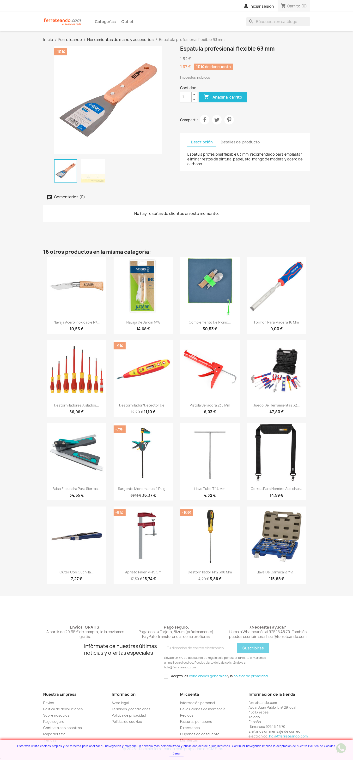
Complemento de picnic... (210, 322)
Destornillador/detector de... (143, 405)
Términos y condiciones (131, 709)
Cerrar (176, 753)
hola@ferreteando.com (288, 736)
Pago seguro (53, 721)
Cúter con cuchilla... (77, 572)
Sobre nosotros (56, 715)
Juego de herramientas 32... (276, 405)
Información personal (197, 703)
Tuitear (217, 119)
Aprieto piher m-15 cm (143, 572)
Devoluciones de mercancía (202, 709)
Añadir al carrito (223, 97)
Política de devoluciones (63, 709)
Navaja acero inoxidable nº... (77, 322)
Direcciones (190, 727)
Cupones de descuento (199, 734)
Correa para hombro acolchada (276, 488)
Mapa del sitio (54, 734)
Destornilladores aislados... (76, 405)
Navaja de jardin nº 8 (143, 322)
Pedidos (187, 715)
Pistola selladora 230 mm (210, 405)
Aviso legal (120, 703)
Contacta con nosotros (62, 727)
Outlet (127, 21)
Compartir (204, 119)
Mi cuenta (189, 694)
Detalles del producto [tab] (240, 142)
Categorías (105, 21)
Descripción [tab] (202, 142)
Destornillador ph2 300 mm (210, 572)
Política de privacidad (129, 715)
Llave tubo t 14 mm (209, 488)
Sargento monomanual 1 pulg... (143, 488)
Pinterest (229, 119)
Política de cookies (127, 721)
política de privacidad (250, 676)
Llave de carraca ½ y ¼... (276, 572)
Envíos (48, 703)
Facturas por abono (196, 721)
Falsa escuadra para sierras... (77, 488)
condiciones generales (208, 676)
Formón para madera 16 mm (276, 322)
